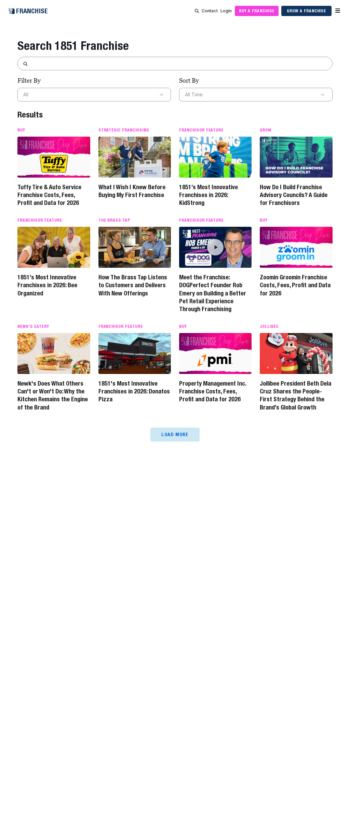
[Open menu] (337, 10)
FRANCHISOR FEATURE (201, 130)
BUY (21, 130)
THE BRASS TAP (114, 220)
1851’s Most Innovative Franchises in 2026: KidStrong (208, 195)
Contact (210, 10)
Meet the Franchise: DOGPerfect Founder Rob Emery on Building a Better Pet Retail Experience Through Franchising (212, 293)
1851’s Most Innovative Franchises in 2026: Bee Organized (47, 285)
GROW (265, 130)
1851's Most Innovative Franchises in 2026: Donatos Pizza (134, 391)
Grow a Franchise (306, 10)
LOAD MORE (174, 434)
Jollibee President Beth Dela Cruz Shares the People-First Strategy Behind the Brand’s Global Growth (295, 395)
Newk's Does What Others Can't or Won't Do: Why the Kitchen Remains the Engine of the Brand (52, 395)
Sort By (189, 80)
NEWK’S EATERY (33, 326)
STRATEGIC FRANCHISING (123, 130)
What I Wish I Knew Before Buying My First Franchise (131, 190)
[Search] (197, 11)
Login (226, 10)
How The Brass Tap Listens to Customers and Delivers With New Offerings (132, 285)
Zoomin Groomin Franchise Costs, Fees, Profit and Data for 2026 (295, 285)
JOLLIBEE (269, 326)
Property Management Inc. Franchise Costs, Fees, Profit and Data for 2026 (212, 391)
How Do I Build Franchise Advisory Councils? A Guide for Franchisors (293, 195)
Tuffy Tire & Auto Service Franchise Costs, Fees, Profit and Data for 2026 (49, 195)
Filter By (29, 80)
